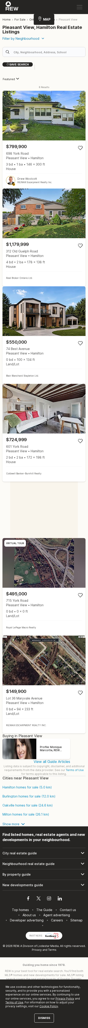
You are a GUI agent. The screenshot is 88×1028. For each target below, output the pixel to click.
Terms (52, 949)
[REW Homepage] (12, 7)
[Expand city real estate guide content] (44, 853)
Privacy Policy (65, 998)
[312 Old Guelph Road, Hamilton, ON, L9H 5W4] (44, 237)
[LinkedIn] (60, 899)
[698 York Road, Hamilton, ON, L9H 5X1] (44, 140)
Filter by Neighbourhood (20, 38)
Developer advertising (27, 920)
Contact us (68, 910)
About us (29, 915)
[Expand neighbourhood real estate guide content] (44, 864)
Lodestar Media (48, 946)
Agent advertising (56, 915)
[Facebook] (28, 899)
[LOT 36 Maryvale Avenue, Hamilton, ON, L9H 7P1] (44, 684)
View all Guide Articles (52, 761)
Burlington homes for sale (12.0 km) (29, 796)
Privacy (37, 949)
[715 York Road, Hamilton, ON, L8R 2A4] (44, 587)
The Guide (44, 910)
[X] (39, 899)
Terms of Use (75, 770)
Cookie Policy (48, 1006)
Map (47, 19)
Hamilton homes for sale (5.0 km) (27, 787)
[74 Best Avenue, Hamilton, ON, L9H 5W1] (44, 335)
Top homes (20, 910)
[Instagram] (49, 899)
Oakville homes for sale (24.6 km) (27, 805)
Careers (57, 920)
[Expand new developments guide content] (44, 885)
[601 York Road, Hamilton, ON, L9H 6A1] (44, 433)
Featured (9, 79)
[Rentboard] (52, 935)
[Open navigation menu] (79, 7)
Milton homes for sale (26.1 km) (25, 814)
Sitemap (76, 920)
